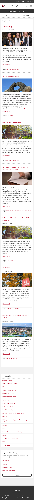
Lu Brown (6, 268)
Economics (5, 400)
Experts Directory (25, 15)
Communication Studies (9, 397)
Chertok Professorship (9, 390)
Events (8, 358)
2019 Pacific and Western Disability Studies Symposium (15, 168)
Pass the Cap (7, 26)
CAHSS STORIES (17, 11)
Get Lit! (4, 416)
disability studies (11, 211)
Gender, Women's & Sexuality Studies (13, 413)
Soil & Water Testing (8, 471)
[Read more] (6, 64)
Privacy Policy (6, 498)
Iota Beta (8, 69)
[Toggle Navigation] (31, 6)
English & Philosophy (8, 403)
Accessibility (15, 498)
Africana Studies (7, 380)
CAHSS (4, 387)
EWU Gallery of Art (7, 407)
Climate (4, 464)
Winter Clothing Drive (10, 76)
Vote (3, 442)
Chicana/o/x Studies (8, 393)
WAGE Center (6, 445)
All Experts (17, 475)
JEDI (3, 428)
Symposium (27, 211)
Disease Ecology (7, 467)
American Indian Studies (9, 383)
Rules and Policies (26, 498)
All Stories (8, 15)
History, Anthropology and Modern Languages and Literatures (16, 421)
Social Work (15, 69)
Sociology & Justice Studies (10, 438)
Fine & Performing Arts (9, 410)
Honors (4, 425)
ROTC (4, 435)
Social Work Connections (12, 123)
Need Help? (17, 490)
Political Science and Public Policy (12, 432)
